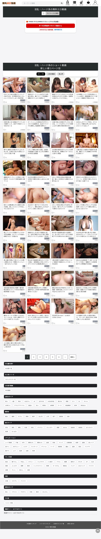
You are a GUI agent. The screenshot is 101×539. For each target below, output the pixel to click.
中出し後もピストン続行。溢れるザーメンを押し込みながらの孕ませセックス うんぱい (38, 317)
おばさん (27, 401)
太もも (65, 427)
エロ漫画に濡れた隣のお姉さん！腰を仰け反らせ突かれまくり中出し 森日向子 (14, 345)
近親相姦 (69, 442)
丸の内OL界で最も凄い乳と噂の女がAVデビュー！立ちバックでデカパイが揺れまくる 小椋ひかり (86, 234)
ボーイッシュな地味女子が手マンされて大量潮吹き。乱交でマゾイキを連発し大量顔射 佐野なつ (38, 124)
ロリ (73, 401)
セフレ (20, 416)
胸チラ (7, 451)
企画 (47, 442)
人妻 (13, 401)
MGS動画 (7, 390)
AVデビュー (16, 446)
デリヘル (44, 446)
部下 (54, 416)
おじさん (45, 492)
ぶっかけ (14, 466)
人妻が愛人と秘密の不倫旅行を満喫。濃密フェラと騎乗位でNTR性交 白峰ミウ (86, 151)
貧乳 (13, 427)
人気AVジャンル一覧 (58, 523)
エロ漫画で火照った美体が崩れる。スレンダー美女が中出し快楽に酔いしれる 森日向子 (86, 317)
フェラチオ (40, 462)
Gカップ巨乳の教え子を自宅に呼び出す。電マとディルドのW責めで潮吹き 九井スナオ (62, 207)
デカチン (23, 492)
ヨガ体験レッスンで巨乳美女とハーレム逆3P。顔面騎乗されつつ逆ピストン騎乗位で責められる (86, 96)
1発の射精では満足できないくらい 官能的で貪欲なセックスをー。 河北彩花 (62, 262)
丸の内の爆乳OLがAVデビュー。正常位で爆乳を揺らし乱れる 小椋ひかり (38, 179)
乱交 (92, 462)
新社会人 (83, 405)
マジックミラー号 (10, 379)
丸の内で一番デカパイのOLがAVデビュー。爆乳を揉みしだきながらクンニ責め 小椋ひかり (38, 207)
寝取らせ (39, 442)
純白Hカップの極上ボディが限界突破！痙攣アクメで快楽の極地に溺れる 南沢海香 (86, 290)
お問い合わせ (70, 523)
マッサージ (34, 446)
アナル (58, 462)
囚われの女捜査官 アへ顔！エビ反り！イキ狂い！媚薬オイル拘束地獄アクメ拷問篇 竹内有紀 (86, 262)
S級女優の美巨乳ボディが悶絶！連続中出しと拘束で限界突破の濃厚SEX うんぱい (38, 290)
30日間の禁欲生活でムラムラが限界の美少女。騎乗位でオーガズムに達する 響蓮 (62, 151)
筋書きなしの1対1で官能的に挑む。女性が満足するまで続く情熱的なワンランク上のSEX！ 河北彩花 (38, 235)
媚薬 (65, 462)
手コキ (80, 462)
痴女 (6, 462)
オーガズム (56, 466)
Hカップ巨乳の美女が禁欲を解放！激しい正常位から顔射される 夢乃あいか (62, 179)
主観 (28, 470)
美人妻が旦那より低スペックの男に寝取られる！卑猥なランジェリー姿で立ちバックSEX (14, 262)
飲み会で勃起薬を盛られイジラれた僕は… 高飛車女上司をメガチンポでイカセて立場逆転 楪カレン (38, 262)
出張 (27, 451)
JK (34, 401)
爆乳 (19, 427)
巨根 (31, 492)
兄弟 (68, 416)
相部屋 (60, 446)
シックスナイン (38, 466)
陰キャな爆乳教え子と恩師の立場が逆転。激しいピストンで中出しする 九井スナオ (14, 207)
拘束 (33, 451)
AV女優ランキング (31, 523)
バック (73, 466)
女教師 (52, 405)
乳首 (26, 427)
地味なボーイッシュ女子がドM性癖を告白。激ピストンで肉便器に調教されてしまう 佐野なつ (38, 96)
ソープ (52, 446)
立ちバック (81, 466)
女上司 (41, 416)
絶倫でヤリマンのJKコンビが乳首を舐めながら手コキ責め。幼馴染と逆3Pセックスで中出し (62, 96)
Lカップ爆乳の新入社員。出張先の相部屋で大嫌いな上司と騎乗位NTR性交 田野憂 (38, 151)
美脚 (58, 427)
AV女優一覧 (8, 368)
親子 (33, 416)
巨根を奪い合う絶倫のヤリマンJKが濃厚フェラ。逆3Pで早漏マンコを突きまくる (14, 124)
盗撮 (83, 442)
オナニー (31, 462)
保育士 (44, 405)
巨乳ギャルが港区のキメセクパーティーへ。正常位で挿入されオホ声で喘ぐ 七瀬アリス (86, 179)
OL (79, 401)
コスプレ (14, 481)
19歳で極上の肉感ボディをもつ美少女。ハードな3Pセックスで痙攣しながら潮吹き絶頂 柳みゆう (62, 124)
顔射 (6, 466)
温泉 (73, 446)
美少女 (60, 401)
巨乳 (6, 427)
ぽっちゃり (89, 427)
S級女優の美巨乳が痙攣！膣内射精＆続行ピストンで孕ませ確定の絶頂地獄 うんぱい (14, 290)
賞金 (54, 442)
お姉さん (7, 405)
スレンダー (49, 427)
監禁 (20, 451)
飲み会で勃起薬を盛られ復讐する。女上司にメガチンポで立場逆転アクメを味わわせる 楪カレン (62, 234)
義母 (13, 416)
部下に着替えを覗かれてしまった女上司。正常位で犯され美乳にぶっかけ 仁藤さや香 (14, 151)
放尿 (28, 466)
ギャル (86, 401)
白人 (37, 405)
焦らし (21, 470)
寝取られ (30, 442)
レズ (14, 451)
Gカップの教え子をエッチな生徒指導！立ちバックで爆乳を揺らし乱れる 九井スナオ (86, 207)
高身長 (80, 427)
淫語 (6, 470)
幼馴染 (61, 416)
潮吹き (73, 462)
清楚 (67, 401)
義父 (6, 416)
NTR (23, 442)
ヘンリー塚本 (9, 503)
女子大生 (41, 401)
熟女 (19, 401)
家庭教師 (68, 405)
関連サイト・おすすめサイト (14, 513)
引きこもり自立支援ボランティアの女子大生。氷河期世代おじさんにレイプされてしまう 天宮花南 (14, 96)
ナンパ (61, 442)
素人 (6, 401)
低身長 (73, 427)
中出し (23, 462)
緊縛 (47, 466)
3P (87, 462)
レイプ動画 (8, 442)
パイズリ (91, 466)
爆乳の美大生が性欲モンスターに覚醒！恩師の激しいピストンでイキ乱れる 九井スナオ (62, 290)
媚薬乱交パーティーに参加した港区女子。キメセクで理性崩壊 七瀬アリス (14, 179)
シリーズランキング (45, 523)
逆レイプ (91, 442)
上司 (47, 416)
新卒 (75, 405)
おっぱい (14, 431)
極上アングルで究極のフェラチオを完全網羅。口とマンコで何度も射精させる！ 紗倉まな (14, 234)
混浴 (80, 446)
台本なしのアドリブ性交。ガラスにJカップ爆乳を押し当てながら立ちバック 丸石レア (86, 124)
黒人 (6, 492)
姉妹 (27, 416)
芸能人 (30, 405)
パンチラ (87, 446)
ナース (60, 405)
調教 (22, 466)
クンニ (14, 470)
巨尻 (32, 427)
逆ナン (7, 446)
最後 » (72, 357)
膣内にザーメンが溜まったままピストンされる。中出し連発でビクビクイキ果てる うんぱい (14, 317)
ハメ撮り (50, 462)
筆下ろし (14, 462)
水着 (6, 481)
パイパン (40, 427)
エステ (25, 446)
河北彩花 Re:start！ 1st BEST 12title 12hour (61, 316)
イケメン (14, 492)
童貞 (37, 492)
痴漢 (77, 442)
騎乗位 (65, 466)
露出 (67, 446)
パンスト (23, 481)
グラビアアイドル (19, 405)
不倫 (17, 442)
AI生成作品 (51, 401)
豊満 (6, 431)
